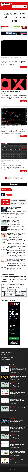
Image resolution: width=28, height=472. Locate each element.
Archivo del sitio (22, 202)
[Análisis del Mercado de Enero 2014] (14, 48)
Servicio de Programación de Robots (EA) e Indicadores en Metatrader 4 (13, 279)
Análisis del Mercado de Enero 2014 (11, 57)
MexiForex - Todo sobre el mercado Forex (14, 17)
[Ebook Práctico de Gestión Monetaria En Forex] (5, 421)
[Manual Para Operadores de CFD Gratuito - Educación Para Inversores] (5, 428)
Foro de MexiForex (5, 359)
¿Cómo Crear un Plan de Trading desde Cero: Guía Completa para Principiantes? (18, 409)
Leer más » (23, 67)
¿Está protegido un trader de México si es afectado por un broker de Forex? (16, 241)
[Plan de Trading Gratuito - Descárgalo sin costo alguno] (5, 384)
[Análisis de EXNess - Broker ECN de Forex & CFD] (5, 377)
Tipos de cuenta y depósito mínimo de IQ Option (16, 247)
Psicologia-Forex (13, 366)
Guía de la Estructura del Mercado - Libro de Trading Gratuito (16, 253)
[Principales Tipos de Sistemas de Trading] (14, 116)
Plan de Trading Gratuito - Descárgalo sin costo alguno (14, 221)
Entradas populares (6, 202)
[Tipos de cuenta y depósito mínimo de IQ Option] (5, 460)
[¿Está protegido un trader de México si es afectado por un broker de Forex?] (5, 392)
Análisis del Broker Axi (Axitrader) (11, 91)
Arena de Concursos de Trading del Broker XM (13, 160)
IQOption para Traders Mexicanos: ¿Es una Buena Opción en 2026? (16, 260)
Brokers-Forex (12, 375)
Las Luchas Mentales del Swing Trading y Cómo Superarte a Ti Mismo (18, 369)
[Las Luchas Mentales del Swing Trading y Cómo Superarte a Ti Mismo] (5, 369)
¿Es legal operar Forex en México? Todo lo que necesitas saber (16, 234)
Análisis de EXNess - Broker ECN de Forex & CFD (18, 377)
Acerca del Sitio (5, 354)
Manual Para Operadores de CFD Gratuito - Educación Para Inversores (15, 215)
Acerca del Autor (5, 356)
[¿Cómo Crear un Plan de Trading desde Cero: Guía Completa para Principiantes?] (5, 408)
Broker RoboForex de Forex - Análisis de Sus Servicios (16, 266)
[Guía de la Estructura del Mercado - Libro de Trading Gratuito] (5, 400)
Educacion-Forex (12, 382)
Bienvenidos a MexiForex (7, 357)
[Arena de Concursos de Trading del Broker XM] (14, 151)
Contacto (3, 361)
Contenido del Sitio (14, 202)
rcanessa (12, 372)
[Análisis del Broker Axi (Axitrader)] (14, 82)
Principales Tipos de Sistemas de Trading (13, 126)
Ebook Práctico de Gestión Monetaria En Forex (14, 208)
